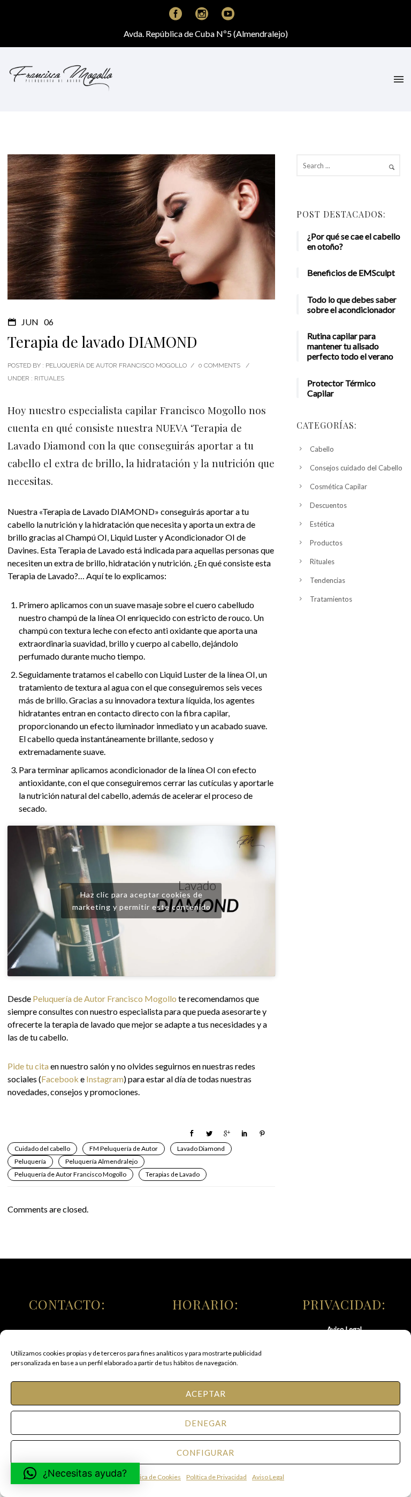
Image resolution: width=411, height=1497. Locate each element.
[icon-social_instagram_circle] (204, 14)
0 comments (219, 365)
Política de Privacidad (216, 1477)
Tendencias (327, 580)
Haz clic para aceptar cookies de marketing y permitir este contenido (141, 900)
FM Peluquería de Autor (123, 1148)
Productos (326, 542)
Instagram (105, 1079)
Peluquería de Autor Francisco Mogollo (105, 998)
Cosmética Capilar (338, 486)
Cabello (322, 449)
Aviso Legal (268, 1477)
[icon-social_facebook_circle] (178, 14)
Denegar (206, 1423)
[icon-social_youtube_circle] (228, 14)
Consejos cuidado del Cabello (356, 467)
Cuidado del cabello (42, 1148)
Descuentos (328, 505)
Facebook (60, 1079)
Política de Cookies (154, 1477)
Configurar (205, 1452)
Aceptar (206, 1393)
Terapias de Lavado (173, 1174)
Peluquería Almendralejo (101, 1161)
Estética (322, 524)
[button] (75, 1473)
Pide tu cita (28, 1066)
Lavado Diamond (201, 1148)
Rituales (48, 378)
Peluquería (30, 1161)
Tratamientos (331, 599)
